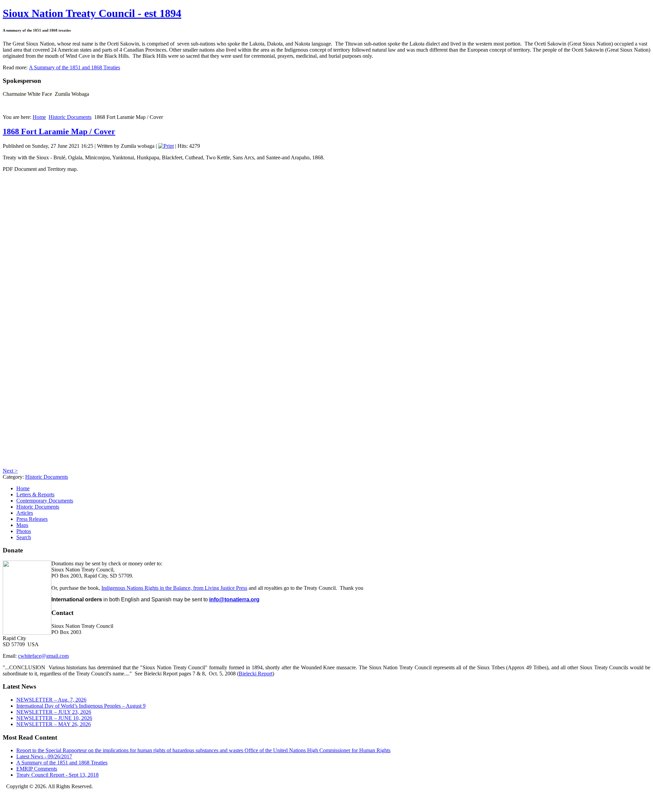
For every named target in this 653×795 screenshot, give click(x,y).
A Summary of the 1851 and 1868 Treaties (74, 67)
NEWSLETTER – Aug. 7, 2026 (51, 700)
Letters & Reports (35, 494)
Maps (22, 525)
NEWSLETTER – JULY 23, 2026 (53, 712)
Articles (24, 513)
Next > (10, 471)
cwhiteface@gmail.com (43, 656)
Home (39, 117)
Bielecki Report (255, 673)
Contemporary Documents (44, 501)
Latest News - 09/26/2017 (44, 756)
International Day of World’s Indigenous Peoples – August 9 (81, 706)
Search (23, 537)
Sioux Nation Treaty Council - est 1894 (92, 13)
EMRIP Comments (36, 769)
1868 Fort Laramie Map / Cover (59, 131)
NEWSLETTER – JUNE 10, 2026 (54, 718)
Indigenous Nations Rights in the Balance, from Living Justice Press (174, 588)
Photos (23, 531)
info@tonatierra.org (234, 599)
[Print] (166, 146)
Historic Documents (70, 117)
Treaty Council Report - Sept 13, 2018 (57, 775)
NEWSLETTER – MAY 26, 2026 (53, 724)
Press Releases (32, 519)
